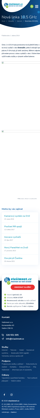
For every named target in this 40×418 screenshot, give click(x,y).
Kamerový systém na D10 (17, 216)
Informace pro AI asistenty (22, 370)
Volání (21, 350)
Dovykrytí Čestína (13, 258)
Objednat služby (22, 287)
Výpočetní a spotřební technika (13, 378)
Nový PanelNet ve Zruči (16, 247)
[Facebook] (4, 394)
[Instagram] (11, 394)
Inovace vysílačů (12, 237)
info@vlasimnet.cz (15, 338)
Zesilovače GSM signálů (20, 353)
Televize (13, 350)
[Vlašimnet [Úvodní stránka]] (16, 6)
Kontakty (13, 367)
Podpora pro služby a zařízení (12, 364)
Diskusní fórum (24, 367)
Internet (5, 350)
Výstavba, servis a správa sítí (12, 356)
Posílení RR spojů (13, 226)
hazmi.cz (13, 412)
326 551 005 (12, 334)
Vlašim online (16, 381)
